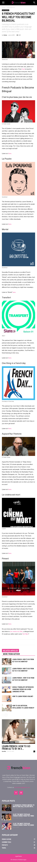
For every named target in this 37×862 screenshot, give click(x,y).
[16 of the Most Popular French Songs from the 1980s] (6, 817)
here (14, 292)
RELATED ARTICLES (10, 651)
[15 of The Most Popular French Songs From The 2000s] (6, 826)
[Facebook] (16, 793)
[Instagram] (21, 793)
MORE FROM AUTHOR (11, 654)
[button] (34, 2)
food (23, 69)
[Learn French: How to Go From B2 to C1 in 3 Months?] (6, 671)
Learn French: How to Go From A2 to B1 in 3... (16, 747)
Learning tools (11, 7)
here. (10, 153)
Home (3, 7)
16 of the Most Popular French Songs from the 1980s (23, 815)
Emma (5, 35)
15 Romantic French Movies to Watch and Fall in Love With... (23, 806)
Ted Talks (25, 634)
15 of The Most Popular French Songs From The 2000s (23, 824)
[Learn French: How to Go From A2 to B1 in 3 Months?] (6, 661)
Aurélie (4, 751)
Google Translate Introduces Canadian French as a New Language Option (23, 689)
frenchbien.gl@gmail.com (22, 787)
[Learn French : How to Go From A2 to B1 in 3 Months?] (6, 680)
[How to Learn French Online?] (6, 698)
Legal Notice (18, 856)
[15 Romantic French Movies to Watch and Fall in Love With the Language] (6, 807)
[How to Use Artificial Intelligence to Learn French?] (6, 708)
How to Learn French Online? (22, 696)
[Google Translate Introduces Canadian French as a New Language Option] (6, 689)
